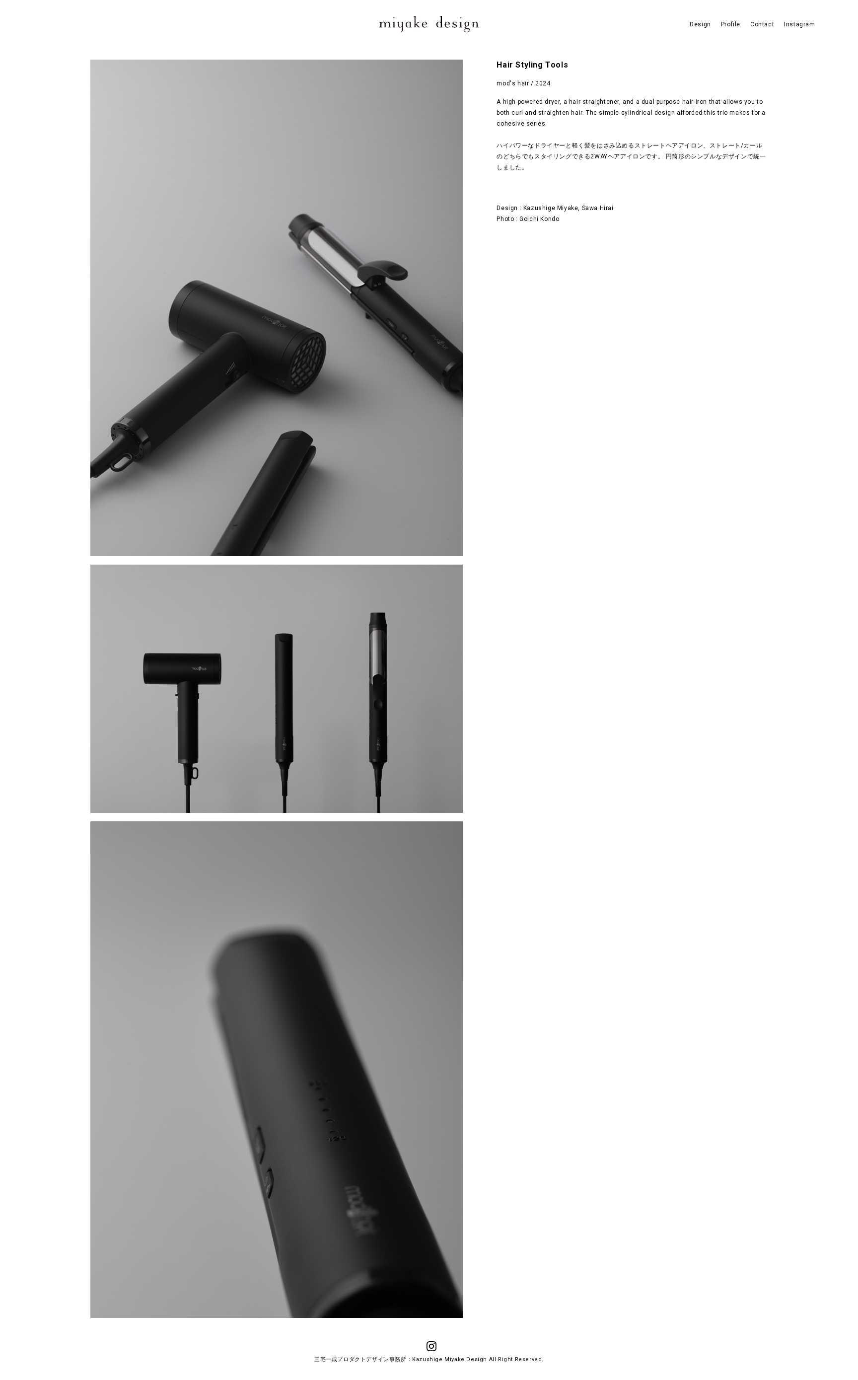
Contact (762, 24)
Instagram (799, 24)
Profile (730, 24)
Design (700, 24)
